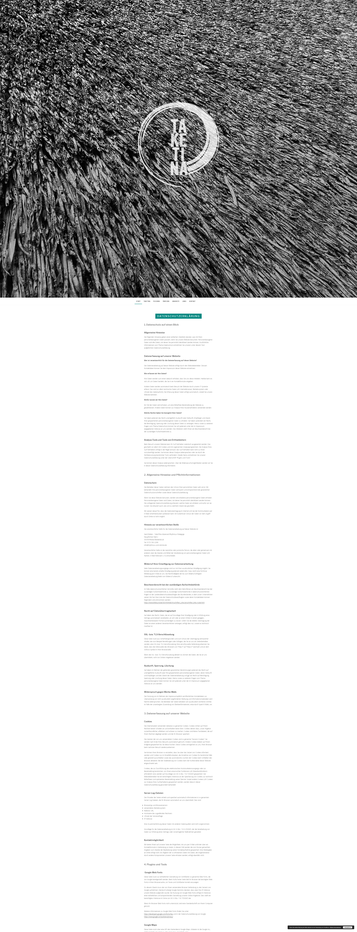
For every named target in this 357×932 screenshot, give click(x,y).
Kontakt (192, 301)
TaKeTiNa (147, 301)
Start (138, 301)
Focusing (156, 301)
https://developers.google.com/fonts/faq (158, 914)
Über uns (166, 301)
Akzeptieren (347, 927)
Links (184, 301)
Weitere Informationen (335, 927)
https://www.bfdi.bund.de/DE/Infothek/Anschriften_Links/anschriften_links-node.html (174, 602)
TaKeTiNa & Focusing (178, 288)
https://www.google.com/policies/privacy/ (158, 917)
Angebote (175, 301)
